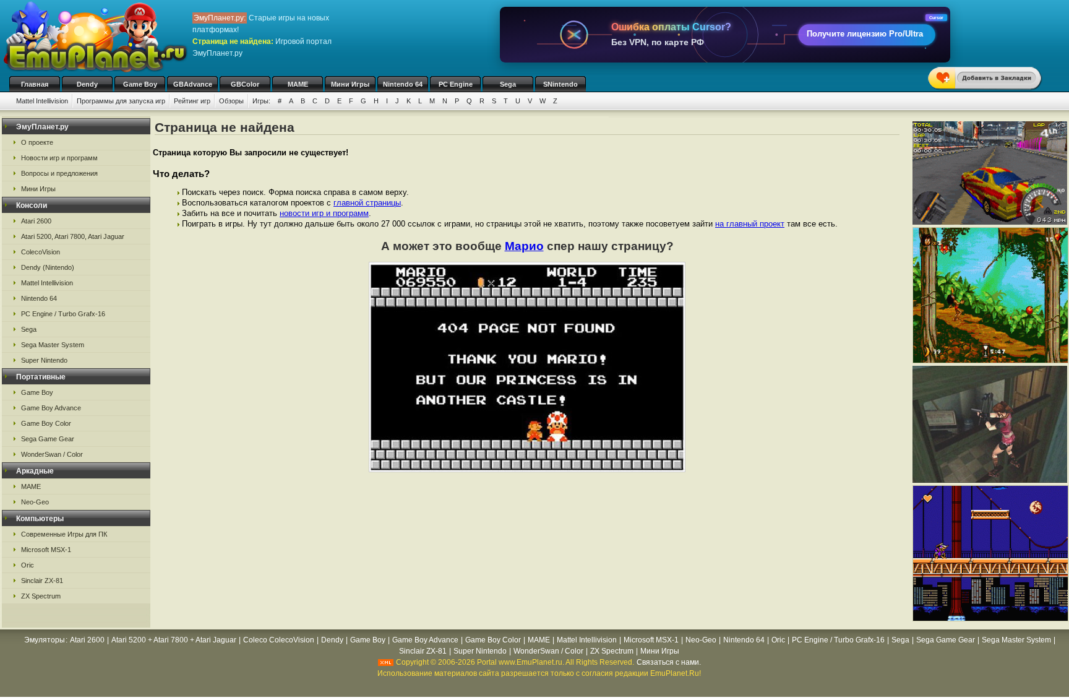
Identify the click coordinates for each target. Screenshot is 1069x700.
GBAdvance (192, 84)
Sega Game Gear (47, 439)
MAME (298, 84)
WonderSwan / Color (52, 454)
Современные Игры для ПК (64, 534)
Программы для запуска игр (121, 101)
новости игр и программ (324, 213)
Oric (27, 565)
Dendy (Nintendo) (47, 267)
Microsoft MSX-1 (46, 549)
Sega (508, 84)
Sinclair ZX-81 (42, 580)
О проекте (37, 142)
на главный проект (749, 223)
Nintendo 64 (403, 84)
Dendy (87, 84)
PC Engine (456, 84)
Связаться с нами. (669, 662)
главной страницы (367, 202)
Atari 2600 (36, 221)
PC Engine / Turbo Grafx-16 (63, 314)
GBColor (245, 84)
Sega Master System (52, 344)
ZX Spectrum (41, 596)
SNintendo (560, 84)
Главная (34, 84)
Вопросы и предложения (59, 173)
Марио (524, 246)
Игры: (261, 101)
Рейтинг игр (192, 101)
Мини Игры (350, 84)
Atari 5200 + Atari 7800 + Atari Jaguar (173, 640)
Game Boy (140, 84)
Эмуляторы (44, 640)
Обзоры (231, 101)
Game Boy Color (46, 423)
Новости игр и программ (59, 158)
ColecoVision (40, 252)
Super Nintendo (44, 360)
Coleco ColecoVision (278, 640)
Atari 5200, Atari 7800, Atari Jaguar (72, 236)
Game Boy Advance (51, 408)
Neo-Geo (35, 502)
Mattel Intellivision (42, 101)
